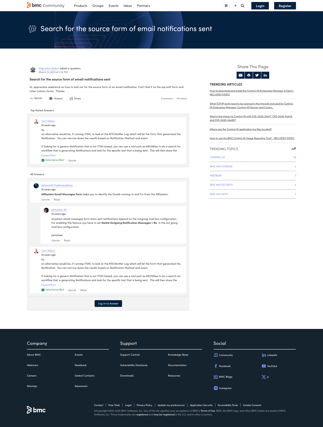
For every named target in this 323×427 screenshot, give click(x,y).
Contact (98, 405)
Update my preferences (171, 405)
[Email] (240, 75)
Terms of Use (208, 410)
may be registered (164, 414)
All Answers (37, 174)
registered (142, 414)
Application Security (201, 405)
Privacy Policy (144, 405)
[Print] (249, 75)
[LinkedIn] (265, 75)
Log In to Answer (108, 303)
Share (77, 98)
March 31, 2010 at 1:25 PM (53, 72)
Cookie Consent (252, 405)
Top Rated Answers (42, 110)
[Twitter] (257, 75)
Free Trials (114, 405)
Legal (128, 405)
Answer (58, 98)
